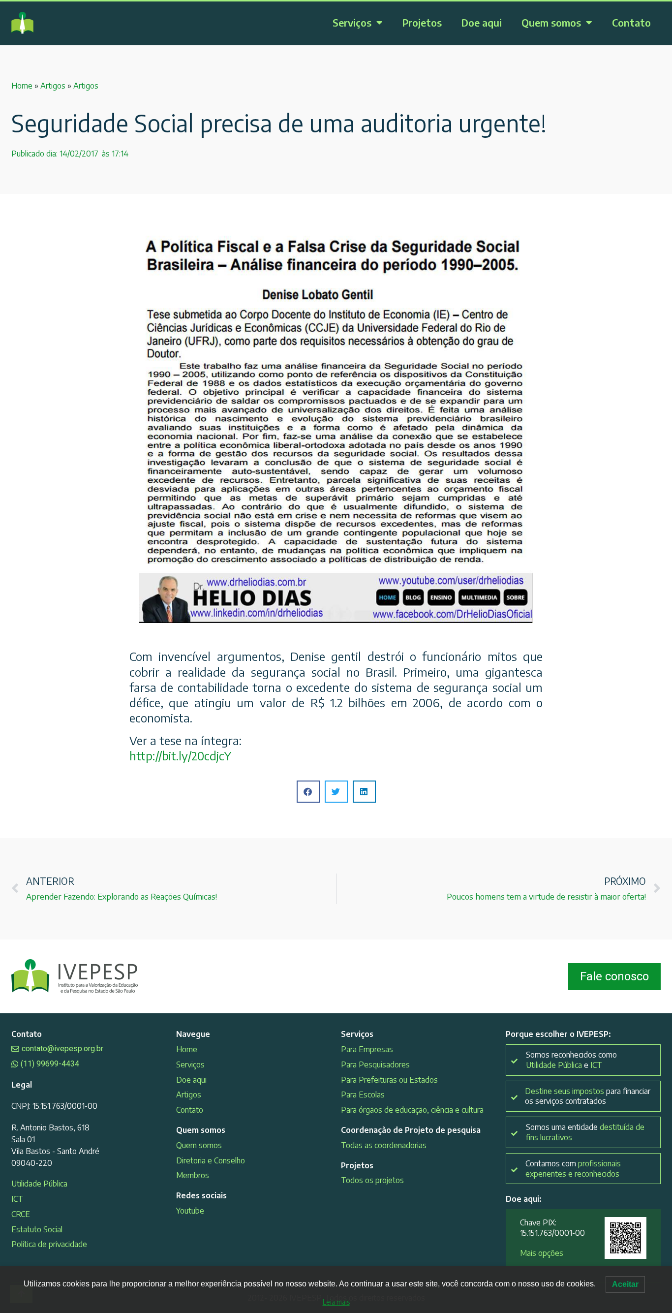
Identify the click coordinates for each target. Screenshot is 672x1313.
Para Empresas (367, 1049)
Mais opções (541, 1253)
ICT (17, 1199)
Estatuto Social (36, 1229)
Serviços (352, 22)
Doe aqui (481, 22)
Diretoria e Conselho (210, 1160)
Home (21, 86)
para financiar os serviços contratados (587, 1096)
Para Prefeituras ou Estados (389, 1080)
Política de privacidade (49, 1244)
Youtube (190, 1211)
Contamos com (573, 1168)
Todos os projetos (372, 1180)
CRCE (20, 1214)
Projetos (422, 22)
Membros (192, 1175)
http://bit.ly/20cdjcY (180, 755)
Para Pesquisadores (375, 1064)
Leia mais (336, 1302)
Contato (631, 22)
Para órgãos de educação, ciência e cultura (412, 1110)
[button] (308, 792)
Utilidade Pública (39, 1183)
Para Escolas (363, 1094)
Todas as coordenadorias (384, 1145)
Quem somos (551, 22)
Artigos (52, 86)
